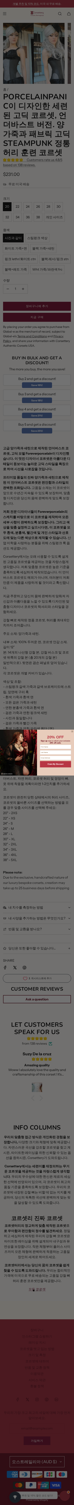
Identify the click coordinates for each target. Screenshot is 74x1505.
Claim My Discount (55, 764)
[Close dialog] (72, 731)
